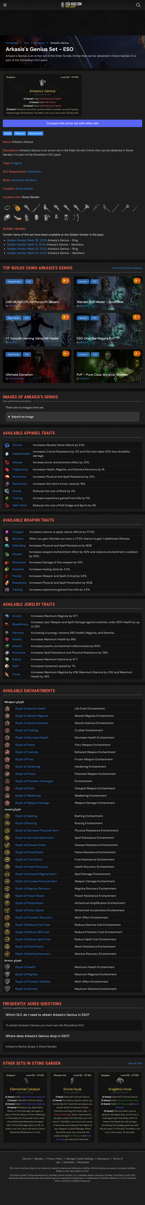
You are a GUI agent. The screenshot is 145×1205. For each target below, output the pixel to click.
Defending (18, 545)
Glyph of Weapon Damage (32, 803)
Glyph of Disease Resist (30, 845)
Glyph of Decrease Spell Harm (34, 838)
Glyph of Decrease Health (31, 737)
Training (18, 498)
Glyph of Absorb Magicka (31, 716)
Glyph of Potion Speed (29, 910)
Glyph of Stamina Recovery (32, 954)
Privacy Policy (55, 1158)
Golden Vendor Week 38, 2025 (27, 240)
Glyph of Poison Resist (29, 896)
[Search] (139, 5)
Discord (26, 1158)
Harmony (18, 633)
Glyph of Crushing (26, 730)
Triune (16, 674)
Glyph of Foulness (26, 752)
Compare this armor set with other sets (72, 123)
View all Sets (135, 1063)
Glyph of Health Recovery (31, 867)
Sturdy (17, 491)
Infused (17, 462)
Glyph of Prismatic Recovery (33, 917)
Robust (16, 659)
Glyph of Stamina (26, 989)
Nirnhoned (19, 477)
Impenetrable (21, 454)
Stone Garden (25, 188)
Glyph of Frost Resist (28, 859)
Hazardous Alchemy (24, 180)
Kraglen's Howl (120, 1089)
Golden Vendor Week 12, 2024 (26, 244)
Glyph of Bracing (26, 823)
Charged (17, 532)
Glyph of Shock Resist (29, 946)
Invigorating (20, 469)
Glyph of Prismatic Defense (32, 981)
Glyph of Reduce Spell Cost (33, 939)
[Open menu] (5, 5)
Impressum (103, 1158)
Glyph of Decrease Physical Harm (37, 830)
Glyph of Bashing (26, 816)
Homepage (12, 42)
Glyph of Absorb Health (30, 708)
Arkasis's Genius (43, 91)
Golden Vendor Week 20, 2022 (27, 253)
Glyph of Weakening (28, 795)
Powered (18, 569)
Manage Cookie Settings (80, 1158)
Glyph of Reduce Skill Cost (32, 932)
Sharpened (19, 583)
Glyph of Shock (25, 788)
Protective (18, 652)
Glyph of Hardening (27, 766)
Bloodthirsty (20, 624)
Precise (17, 576)
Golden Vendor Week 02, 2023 (27, 249)
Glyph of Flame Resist (29, 852)
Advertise (68, 1162)
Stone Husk (72, 1089)
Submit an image (22, 417)
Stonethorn (34, 171)
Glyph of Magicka (26, 974)
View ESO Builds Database (127, 268)
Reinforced (20, 484)
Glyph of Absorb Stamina (31, 723)
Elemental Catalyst (25, 1089)
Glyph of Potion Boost (29, 903)
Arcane (17, 616)
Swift (15, 666)
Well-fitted (20, 505)
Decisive (17, 538)
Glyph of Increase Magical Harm (36, 874)
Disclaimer (83, 1162)
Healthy (17, 639)
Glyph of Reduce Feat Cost (32, 925)
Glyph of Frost (24, 759)
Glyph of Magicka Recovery (33, 888)
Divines (17, 445)
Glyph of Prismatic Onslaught (34, 781)
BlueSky (39, 1158)
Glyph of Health (25, 967)
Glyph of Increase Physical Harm (36, 881)
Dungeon (39, 42)
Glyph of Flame (25, 745)
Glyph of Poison (25, 774)
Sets (26, 42)
